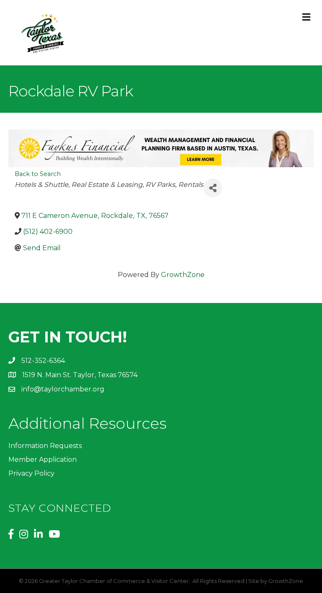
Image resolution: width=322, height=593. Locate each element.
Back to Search (38, 174)
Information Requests (45, 446)
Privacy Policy (31, 473)
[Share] (212, 188)
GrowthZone (183, 275)
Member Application (42, 460)
